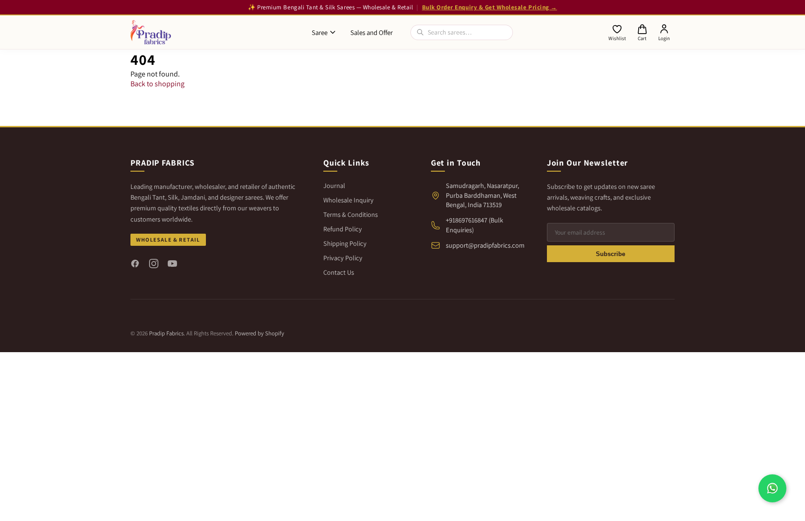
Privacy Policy (342, 257)
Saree (319, 32)
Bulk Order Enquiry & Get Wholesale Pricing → (489, 7)
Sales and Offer (371, 32)
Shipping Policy (345, 243)
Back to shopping (157, 84)
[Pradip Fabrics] (150, 32)
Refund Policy (342, 228)
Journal (334, 185)
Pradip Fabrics (166, 333)
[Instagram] (153, 263)
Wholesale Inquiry (348, 199)
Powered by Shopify (259, 333)
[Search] (420, 32)
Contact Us (338, 272)
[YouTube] (172, 263)
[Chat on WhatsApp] (772, 488)
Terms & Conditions (350, 214)
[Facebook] (135, 263)
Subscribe (610, 253)
